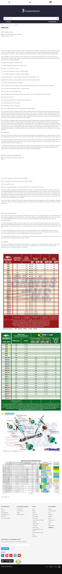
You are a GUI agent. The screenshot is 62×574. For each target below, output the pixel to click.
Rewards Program (20, 514)
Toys (33, 534)
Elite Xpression (51, 520)
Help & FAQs (19, 509)
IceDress (50, 509)
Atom (49, 523)
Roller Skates (35, 516)
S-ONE (49, 522)
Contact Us (3, 516)
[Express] (55, 566)
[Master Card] (59, 567)
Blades (34, 510)
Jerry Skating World (52, 510)
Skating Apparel (36, 523)
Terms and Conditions (5, 518)
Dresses (34, 512)
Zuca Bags (35, 525)
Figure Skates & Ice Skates (38, 520)
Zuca (49, 512)
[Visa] (51, 566)
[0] (50, 2)
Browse (9, 21)
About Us (3, 510)
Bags (34, 509)
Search (57, 18)
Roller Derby (35, 518)
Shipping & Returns (5, 514)
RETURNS (35, 536)
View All (51, 527)
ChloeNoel (50, 514)
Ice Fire (49, 518)
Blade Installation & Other (38, 532)
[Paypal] (46, 566)
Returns (18, 512)
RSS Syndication (4, 512)
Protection (35, 522)
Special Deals (53, 21)
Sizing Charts (8, 25)
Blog (2, 509)
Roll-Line (15, 25)
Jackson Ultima (51, 525)
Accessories (35, 514)
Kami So (50, 516)
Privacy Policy (20, 510)
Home (2, 25)
